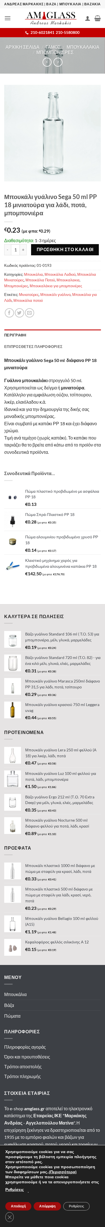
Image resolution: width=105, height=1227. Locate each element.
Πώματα (12, 1015)
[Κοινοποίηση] (9, 312)
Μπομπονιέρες (16, 286)
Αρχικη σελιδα (22, 47)
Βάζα (9, 1005)
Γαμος (53, 47)
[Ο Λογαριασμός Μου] (87, 18)
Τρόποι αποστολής (23, 1066)
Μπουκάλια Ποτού (40, 280)
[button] (7, 18)
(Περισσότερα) (63, 1172)
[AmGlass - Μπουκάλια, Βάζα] (51, 18)
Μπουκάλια (33, 274)
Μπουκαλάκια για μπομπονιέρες (56, 286)
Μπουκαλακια (83, 47)
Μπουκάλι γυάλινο (55, 294)
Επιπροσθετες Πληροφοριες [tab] (33, 346)
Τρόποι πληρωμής (22, 1076)
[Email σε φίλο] (29, 312)
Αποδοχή (18, 1206)
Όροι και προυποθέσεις (27, 1056)
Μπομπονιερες (55, 52)
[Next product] (47, 62)
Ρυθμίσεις (14, 1189)
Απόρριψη (47, 1206)
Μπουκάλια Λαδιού (60, 274)
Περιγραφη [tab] (15, 335)
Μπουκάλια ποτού (28, 300)
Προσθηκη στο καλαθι (65, 249)
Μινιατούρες (29, 294)
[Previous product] (57, 62)
